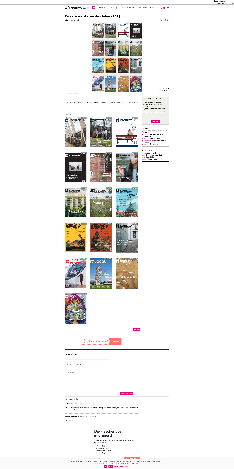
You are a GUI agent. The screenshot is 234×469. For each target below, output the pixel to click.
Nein (110, 466)
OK (105, 466)
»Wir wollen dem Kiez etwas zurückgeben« (155, 141)
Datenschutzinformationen (122, 466)
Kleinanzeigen (114, 8)
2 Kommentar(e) (164, 93)
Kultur (139, 8)
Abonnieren (155, 121)
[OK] (232, 464)
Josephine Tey (149, 153)
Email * (74, 365)
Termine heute (102, 8)
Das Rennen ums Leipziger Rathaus (155, 131)
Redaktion (165, 91)
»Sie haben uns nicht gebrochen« (153, 135)
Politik (123, 8)
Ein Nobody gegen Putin (152, 155)
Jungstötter (148, 157)
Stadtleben (130, 8)
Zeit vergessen (151, 144)
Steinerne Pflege (152, 138)
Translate (231, 3)
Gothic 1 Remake (150, 159)
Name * (67, 358)
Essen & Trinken (148, 8)
